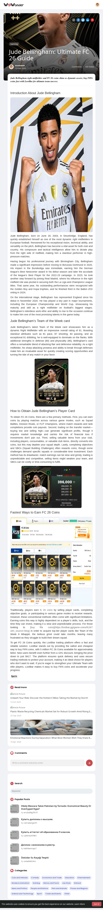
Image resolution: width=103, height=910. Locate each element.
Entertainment (84, 877)
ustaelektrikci (30, 861)
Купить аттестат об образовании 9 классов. (45, 832)
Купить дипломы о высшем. (37, 819)
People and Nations (39, 888)
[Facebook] (78, 20)
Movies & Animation (20, 883)
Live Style (66, 883)
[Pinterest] (92, 20)
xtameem (20, 65)
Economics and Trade (52, 877)
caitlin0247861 (30, 835)
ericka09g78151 (31, 812)
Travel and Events (53, 893)
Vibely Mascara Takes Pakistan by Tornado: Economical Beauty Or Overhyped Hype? (56, 807)
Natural (77, 883)
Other (66, 893)
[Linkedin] (88, 20)
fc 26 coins (46, 610)
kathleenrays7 (30, 848)
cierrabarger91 (30, 822)
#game (14, 676)
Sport (39, 893)
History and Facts (51, 883)
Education (69, 877)
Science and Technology (22, 893)
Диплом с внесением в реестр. (38, 844)
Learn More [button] (79, 904)
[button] (97, 4)
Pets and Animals (59, 888)
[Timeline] (73, 20)
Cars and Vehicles (20, 877)
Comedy (35, 877)
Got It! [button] (96, 904)
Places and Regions (79, 888)
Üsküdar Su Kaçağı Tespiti (35, 857)
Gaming (14, 44)
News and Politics (19, 888)
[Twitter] (83, 20)
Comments (77, 66)
